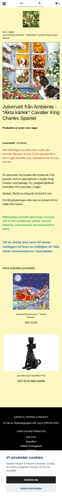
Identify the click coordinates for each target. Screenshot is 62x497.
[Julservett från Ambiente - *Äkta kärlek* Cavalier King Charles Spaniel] (31, 70)
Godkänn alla (31, 479)
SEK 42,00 (31, 322)
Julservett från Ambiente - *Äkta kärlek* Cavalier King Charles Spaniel (30, 36)
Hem (5, 32)
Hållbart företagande (31, 446)
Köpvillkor (31, 441)
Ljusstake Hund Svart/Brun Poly (31, 376)
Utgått (11, 32)
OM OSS (31, 437)
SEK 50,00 (31, 381)
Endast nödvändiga (31, 488)
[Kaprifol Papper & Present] (31, 19)
